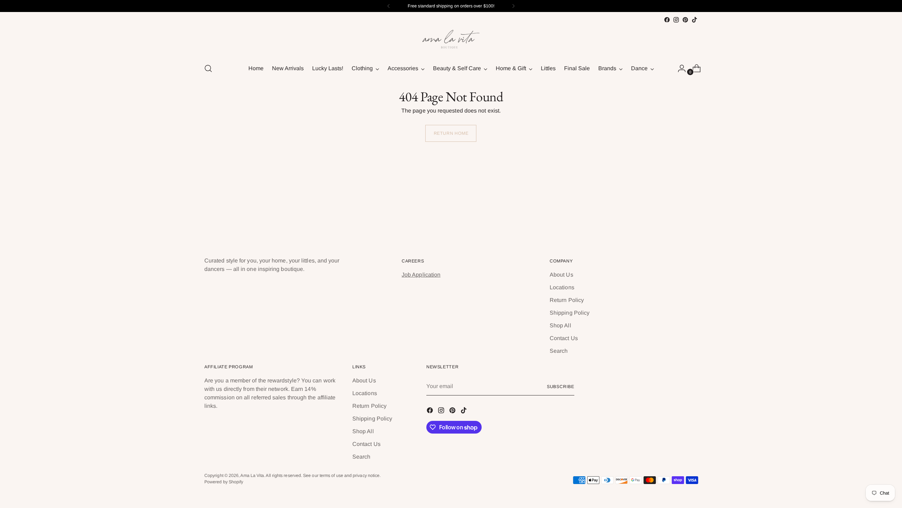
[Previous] (388, 6)
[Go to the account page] (679, 68)
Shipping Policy (569, 313)
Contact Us (564, 338)
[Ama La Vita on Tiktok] (694, 20)
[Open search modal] (208, 68)
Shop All (560, 325)
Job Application (421, 275)
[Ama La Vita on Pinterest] (685, 20)
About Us (561, 275)
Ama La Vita (252, 475)
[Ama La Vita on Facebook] (667, 20)
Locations (562, 287)
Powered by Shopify (223, 481)
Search (559, 351)
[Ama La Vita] (451, 40)
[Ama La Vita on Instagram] (676, 20)
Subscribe (560, 386)
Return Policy (567, 300)
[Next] (513, 6)
